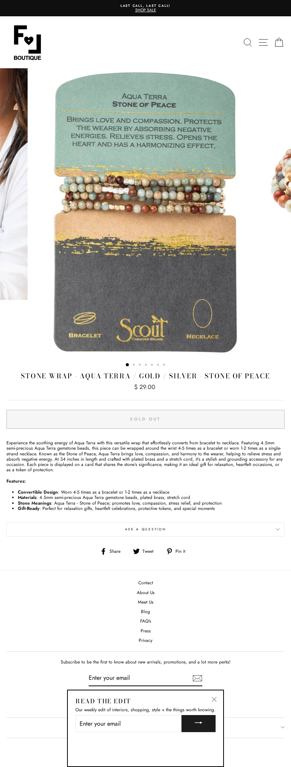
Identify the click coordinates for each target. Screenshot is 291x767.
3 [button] (140, 365)
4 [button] (147, 365)
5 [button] (153, 365)
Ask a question (145, 529)
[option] (148, 8)
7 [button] (165, 365)
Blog (145, 611)
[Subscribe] (197, 678)
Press (146, 630)
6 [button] (159, 365)
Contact (145, 582)
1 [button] (128, 365)
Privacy (145, 640)
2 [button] (134, 365)
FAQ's (145, 621)
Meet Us (145, 602)
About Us (146, 592)
